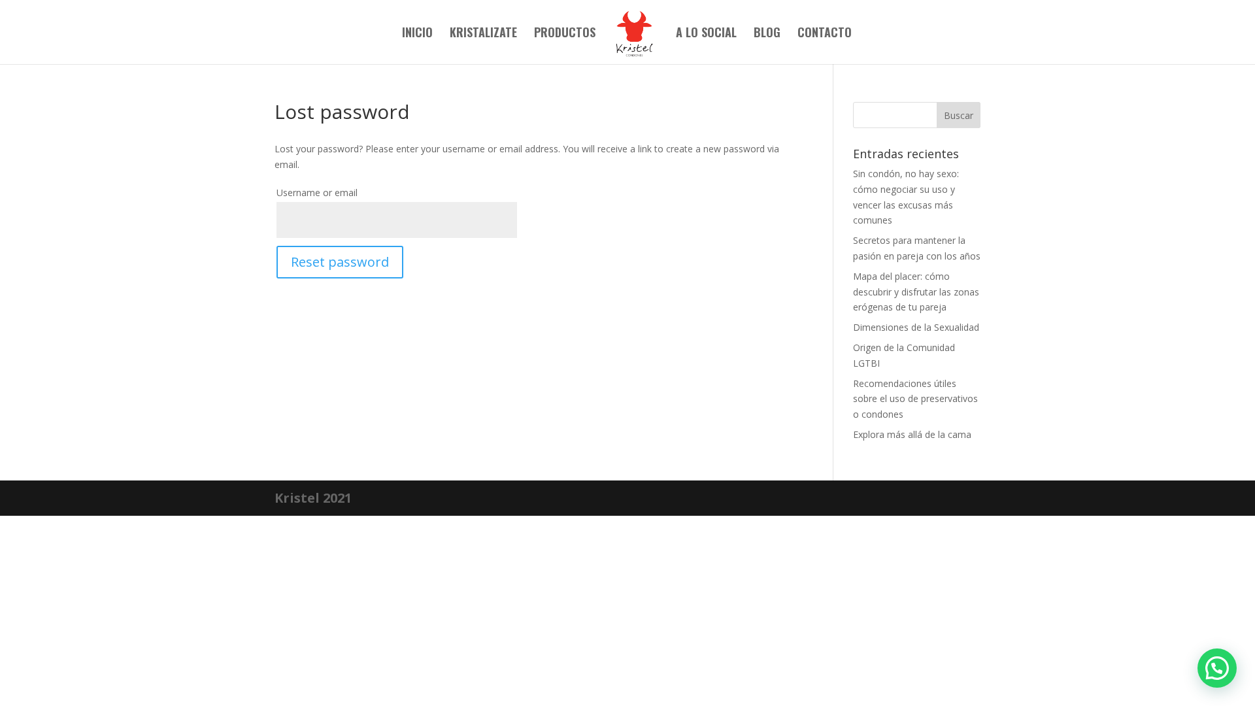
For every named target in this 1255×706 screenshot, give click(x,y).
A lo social (706, 34)
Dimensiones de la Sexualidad (916, 327)
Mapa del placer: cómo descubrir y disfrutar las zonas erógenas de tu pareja (916, 292)
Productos (564, 34)
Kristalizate (483, 34)
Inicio (417, 34)
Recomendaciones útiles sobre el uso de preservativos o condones (915, 399)
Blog (767, 34)
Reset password (340, 262)
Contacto (824, 34)
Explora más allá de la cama (912, 434)
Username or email (317, 192)
